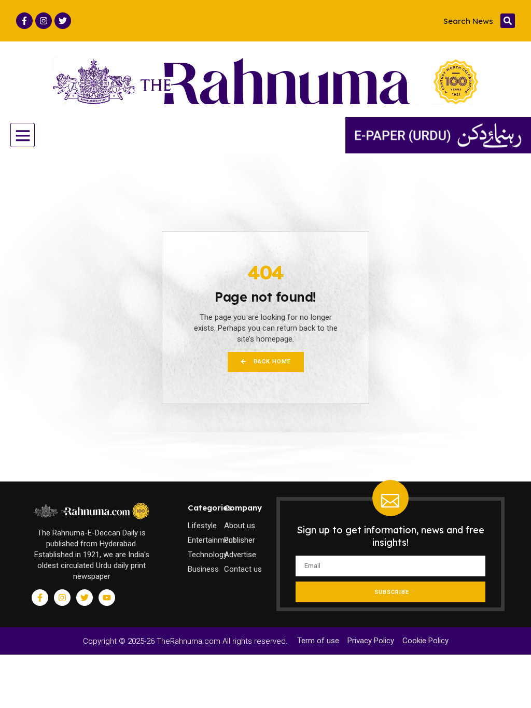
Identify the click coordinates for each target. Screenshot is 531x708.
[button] (507, 20)
